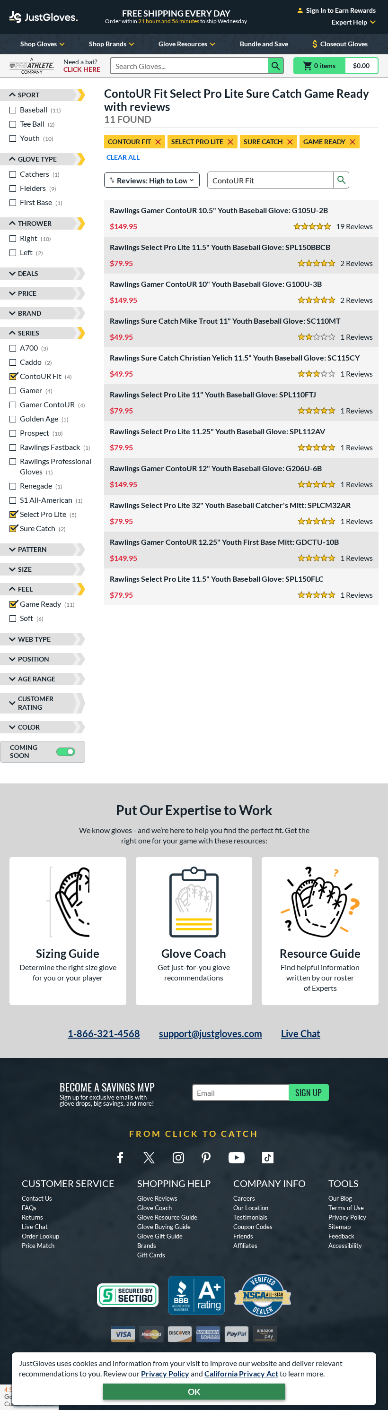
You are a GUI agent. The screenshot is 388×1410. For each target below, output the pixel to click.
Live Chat (300, 1033)
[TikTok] (267, 1157)
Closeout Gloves (344, 44)
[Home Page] (43, 17)
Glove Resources (183, 44)
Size (25, 569)
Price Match (38, 1245)
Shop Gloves (38, 44)
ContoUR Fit (129, 142)
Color (29, 727)
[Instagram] (178, 1157)
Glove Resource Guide (167, 1217)
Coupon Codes (253, 1226)
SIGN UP (308, 1092)
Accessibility (345, 1245)
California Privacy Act (241, 1373)
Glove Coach (154, 1208)
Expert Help (349, 22)
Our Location (250, 1208)
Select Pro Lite (197, 142)
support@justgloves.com (210, 1033)
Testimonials (250, 1217)
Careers (244, 1198)
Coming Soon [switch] (23, 751)
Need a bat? (81, 65)
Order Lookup (40, 1236)
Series (28, 333)
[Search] (276, 65)
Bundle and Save (264, 44)
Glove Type (37, 159)
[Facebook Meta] (120, 1157)
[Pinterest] (206, 1157)
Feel (25, 589)
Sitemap (339, 1226)
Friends (243, 1236)
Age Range (36, 679)
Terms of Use (346, 1208)
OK (194, 1391)
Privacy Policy (165, 1373)
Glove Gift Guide (160, 1236)
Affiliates (245, 1245)
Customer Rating (35, 703)
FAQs (29, 1208)
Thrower (35, 223)
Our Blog (340, 1198)
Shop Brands (107, 44)
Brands (146, 1245)
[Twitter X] (149, 1157)
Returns (32, 1217)
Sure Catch (263, 142)
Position (33, 659)
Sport (28, 95)
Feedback (341, 1236)
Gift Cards (151, 1255)
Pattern (32, 549)
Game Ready (324, 142)
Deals (28, 273)
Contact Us (37, 1198)
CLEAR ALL (123, 157)
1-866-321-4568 (104, 1033)
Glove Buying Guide (164, 1226)
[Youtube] (237, 1157)
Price (27, 293)
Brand (29, 313)
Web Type (34, 639)
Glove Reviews (157, 1198)
